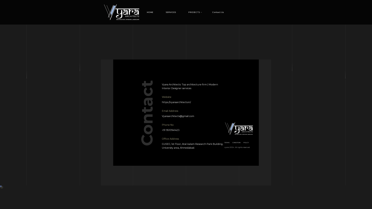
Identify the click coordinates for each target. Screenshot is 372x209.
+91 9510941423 (170, 130)
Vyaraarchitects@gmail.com (178, 116)
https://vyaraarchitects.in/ (176, 102)
